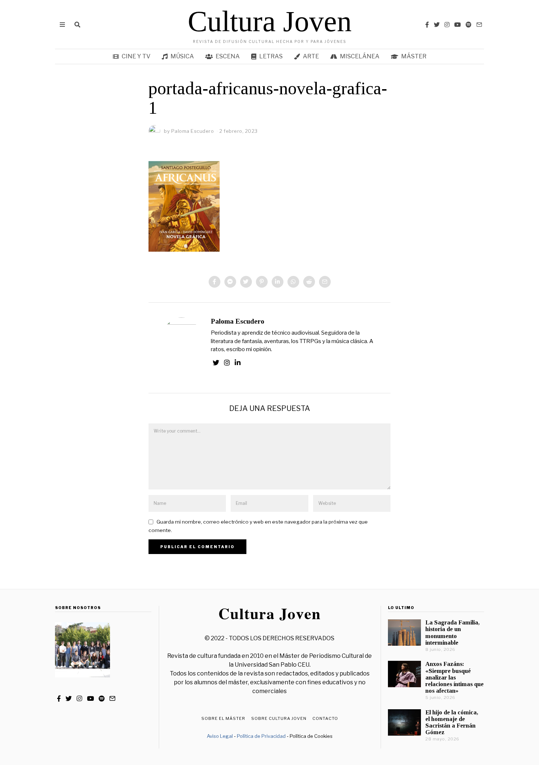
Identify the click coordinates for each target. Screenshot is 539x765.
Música (182, 56)
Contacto (325, 718)
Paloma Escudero (237, 321)
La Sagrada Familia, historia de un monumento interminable (452, 632)
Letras (271, 56)
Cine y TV (136, 56)
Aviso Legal (220, 736)
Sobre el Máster (223, 718)
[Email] (479, 24)
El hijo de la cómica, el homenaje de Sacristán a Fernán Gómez (451, 722)
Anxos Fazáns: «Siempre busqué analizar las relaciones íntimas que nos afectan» (454, 677)
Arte (311, 56)
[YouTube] (457, 24)
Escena (228, 56)
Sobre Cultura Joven (279, 718)
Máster (413, 56)
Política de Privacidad (261, 736)
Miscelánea (360, 56)
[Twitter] (436, 24)
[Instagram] (447, 24)
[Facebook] (427, 24)
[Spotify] (468, 24)
